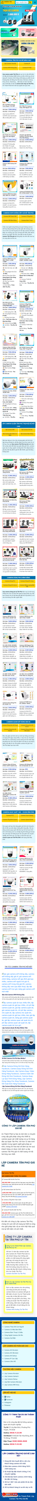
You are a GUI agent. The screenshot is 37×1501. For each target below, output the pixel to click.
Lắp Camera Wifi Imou (11, 1385)
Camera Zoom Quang (27, 815)
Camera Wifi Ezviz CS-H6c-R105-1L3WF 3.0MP (9, 260)
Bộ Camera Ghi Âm (27, 429)
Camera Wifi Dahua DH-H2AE (10, 164)
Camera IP (27, 63)
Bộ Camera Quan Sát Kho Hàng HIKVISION (9, 530)
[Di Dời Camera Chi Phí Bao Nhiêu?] (18, 1045)
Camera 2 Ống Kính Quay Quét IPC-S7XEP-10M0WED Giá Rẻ (26, 305)
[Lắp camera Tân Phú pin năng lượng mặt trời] (9, 33)
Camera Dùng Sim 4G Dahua (10, 729)
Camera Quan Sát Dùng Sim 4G (18, 722)
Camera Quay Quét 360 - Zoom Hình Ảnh (18, 812)
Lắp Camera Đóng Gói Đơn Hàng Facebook (17, 1086)
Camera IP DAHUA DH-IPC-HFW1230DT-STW (26, 192)
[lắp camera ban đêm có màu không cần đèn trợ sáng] (19, 48)
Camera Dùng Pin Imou (27, 581)
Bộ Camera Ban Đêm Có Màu (10, 434)
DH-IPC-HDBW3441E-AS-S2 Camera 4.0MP (9, 918)
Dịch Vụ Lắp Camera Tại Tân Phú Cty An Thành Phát (18, 1282)
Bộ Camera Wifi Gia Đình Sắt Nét (25, 559)
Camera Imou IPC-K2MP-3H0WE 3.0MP (26, 259)
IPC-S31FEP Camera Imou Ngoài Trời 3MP (9, 105)
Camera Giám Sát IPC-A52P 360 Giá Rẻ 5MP (9, 347)
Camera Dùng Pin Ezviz (10, 585)
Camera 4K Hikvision (11, 1353)
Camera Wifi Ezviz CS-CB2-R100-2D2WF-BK (9, 617)
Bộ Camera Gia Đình (21, 1196)
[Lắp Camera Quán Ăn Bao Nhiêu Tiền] (18, 1014)
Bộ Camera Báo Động (27, 433)
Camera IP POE (27, 67)
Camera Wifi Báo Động (10, 220)
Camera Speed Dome (27, 819)
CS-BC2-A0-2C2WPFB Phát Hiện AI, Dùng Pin (26, 674)
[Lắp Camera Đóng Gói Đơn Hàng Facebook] (18, 1075)
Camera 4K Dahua (10, 1356)
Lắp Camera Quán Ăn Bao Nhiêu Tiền (15, 1028)
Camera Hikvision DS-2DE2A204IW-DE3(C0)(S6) (26, 890)
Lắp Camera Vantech (11, 1376)
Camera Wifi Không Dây (10, 67)
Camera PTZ (10, 815)
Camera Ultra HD (10, 1361)
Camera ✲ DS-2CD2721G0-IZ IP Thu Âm (9, 890)
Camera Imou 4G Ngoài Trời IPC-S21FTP (26, 792)
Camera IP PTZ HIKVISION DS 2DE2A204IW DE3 (25, 947)
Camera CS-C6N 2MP (8, 1217)
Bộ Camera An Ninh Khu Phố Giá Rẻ (10, 500)
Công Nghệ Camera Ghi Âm (13, 1335)
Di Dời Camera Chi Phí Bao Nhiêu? (14, 1058)
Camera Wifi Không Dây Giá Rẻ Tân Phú (18, 213)
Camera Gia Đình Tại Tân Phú (16, 1273)
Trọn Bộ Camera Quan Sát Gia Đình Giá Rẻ (9, 559)
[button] (16, 25)
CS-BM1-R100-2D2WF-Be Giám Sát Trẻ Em (10, 674)
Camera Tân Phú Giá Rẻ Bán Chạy (18, 60)
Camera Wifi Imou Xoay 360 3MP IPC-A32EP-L (10, 194)
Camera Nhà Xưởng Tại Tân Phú (17, 1309)
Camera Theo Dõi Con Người (14, 1327)
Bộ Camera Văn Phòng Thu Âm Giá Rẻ (26, 472)
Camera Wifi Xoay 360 (10, 216)
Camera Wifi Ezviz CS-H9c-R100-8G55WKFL (26, 859)
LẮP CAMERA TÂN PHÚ (6, 2)
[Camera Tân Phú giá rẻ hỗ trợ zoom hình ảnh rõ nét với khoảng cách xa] (28, 33)
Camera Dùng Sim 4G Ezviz (27, 725)
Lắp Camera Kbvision (11, 1373)
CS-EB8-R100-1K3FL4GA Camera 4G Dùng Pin (9, 794)
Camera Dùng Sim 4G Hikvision (27, 729)
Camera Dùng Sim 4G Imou (10, 725)
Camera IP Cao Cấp (11, 1358)
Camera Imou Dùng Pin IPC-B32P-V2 (9, 703)
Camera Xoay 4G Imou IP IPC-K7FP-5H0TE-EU (10, 765)
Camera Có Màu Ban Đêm (13, 1329)
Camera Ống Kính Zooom (10, 819)
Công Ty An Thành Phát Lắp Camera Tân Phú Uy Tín (18, 1246)
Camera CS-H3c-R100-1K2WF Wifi (10, 391)
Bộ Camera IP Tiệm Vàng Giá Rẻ (8, 471)
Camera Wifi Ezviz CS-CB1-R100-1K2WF (26, 617)
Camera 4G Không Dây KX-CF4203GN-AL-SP (26, 765)
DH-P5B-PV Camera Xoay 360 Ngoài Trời (26, 106)
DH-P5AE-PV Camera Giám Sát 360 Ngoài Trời (9, 136)
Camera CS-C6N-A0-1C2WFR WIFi (26, 164)
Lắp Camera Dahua (10, 1379)
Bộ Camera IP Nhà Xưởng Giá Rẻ (25, 501)
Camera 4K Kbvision (11, 1350)
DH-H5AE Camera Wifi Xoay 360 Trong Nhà (26, 348)
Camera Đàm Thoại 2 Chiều (13, 1332)
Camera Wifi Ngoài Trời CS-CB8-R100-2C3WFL (27, 645)
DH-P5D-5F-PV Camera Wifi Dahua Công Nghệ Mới (8, 304)
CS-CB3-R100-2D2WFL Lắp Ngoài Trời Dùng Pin (10, 645)
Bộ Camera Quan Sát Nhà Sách (26, 530)
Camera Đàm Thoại (27, 220)
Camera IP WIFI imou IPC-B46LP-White (26, 702)
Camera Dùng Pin (10, 581)
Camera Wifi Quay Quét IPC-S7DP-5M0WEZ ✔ (10, 860)
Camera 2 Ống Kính (27, 216)
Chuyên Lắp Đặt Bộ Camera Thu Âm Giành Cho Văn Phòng (26, 136)
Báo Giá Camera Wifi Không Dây (13, 995)
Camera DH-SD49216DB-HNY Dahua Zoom (8, 948)
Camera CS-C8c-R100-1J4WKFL (27, 390)
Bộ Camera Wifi (10, 429)
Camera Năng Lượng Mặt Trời (27, 585)
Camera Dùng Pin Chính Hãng (18, 577)
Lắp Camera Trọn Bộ (10, 63)
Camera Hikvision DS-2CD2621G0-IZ (26, 918)
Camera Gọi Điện (10, 1338)
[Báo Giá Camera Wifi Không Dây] (18, 982)
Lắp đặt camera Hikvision (13, 1382)
